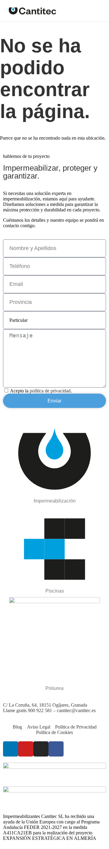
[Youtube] (25, 749)
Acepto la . (41, 390)
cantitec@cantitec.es (76, 710)
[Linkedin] (10, 749)
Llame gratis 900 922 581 (28, 710)
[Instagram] (40, 749)
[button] (100, 10)
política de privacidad (50, 390)
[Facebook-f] (56, 749)
